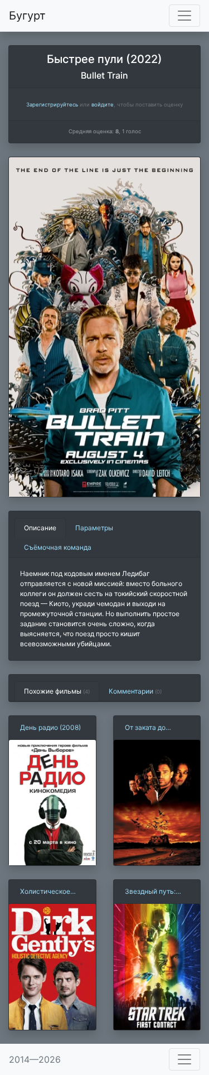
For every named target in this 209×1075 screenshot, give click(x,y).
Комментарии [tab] (135, 691)
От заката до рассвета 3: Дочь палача (153, 728)
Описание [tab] (40, 528)
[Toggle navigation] (184, 15)
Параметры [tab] (94, 528)
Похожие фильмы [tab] (57, 691)
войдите (102, 104)
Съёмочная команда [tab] (57, 547)
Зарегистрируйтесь (52, 104)
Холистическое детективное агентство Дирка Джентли (47, 892)
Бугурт (27, 15)
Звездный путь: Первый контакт (151, 892)
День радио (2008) (50, 727)
